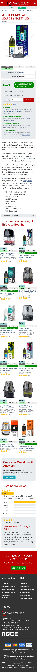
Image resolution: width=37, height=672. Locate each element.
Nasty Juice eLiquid (18, 10)
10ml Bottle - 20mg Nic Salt (14, 95)
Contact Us (24, 583)
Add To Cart (29, 100)
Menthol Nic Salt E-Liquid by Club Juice (7, 331)
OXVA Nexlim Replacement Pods (7, 406)
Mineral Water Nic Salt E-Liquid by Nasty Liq (27, 369)
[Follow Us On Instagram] (16, 634)
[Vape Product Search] (35, 3)
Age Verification (25, 592)
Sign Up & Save (18, 568)
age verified (26, 135)
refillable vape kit (28, 158)
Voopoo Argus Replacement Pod (25, 329)
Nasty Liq (30, 10)
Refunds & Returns (26, 598)
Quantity (7, 100)
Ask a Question (9, 477)
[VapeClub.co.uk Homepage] (2, 11)
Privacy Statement (7, 589)
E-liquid (7, 10)
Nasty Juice (27, 181)
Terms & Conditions (8, 592)
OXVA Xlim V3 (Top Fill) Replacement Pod (27, 292)
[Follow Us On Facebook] (3, 634)
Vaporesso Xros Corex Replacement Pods (8, 254)
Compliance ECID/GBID (10, 215)
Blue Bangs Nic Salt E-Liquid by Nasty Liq (27, 256)
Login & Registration (27, 589)
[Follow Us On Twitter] (8, 634)
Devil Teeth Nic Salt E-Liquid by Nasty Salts (27, 447)
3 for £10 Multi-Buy (23, 85)
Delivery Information (8, 586)
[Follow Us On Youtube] (12, 634)
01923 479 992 (14, 625)
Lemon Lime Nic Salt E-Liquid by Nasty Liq (8, 369)
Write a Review (8, 493)
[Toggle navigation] (2, 3)
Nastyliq (4, 178)
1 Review (15, 104)
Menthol (22, 73)
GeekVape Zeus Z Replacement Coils (7, 445)
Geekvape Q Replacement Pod (25, 406)
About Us (4, 583)
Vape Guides (24, 586)
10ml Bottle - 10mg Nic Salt (14, 92)
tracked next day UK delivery (12, 111)
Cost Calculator (25, 595)
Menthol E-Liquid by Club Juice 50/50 (7, 294)
